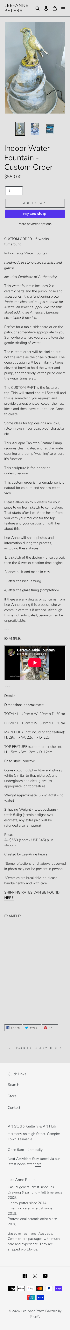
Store (12, 1096)
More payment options (35, 224)
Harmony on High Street (26, 1133)
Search (13, 1084)
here (38, 1164)
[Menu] (63, 8)
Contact (14, 1107)
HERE (9, 897)
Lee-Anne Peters (16, 8)
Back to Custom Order (38, 1048)
